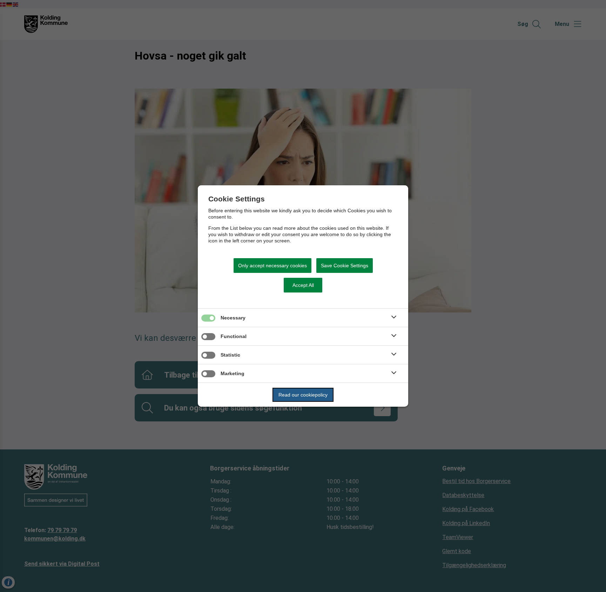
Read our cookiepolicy (303, 395)
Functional (234, 336)
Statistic (230, 355)
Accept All (303, 285)
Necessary (233, 318)
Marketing (232, 373)
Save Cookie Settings (344, 265)
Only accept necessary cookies (272, 265)
